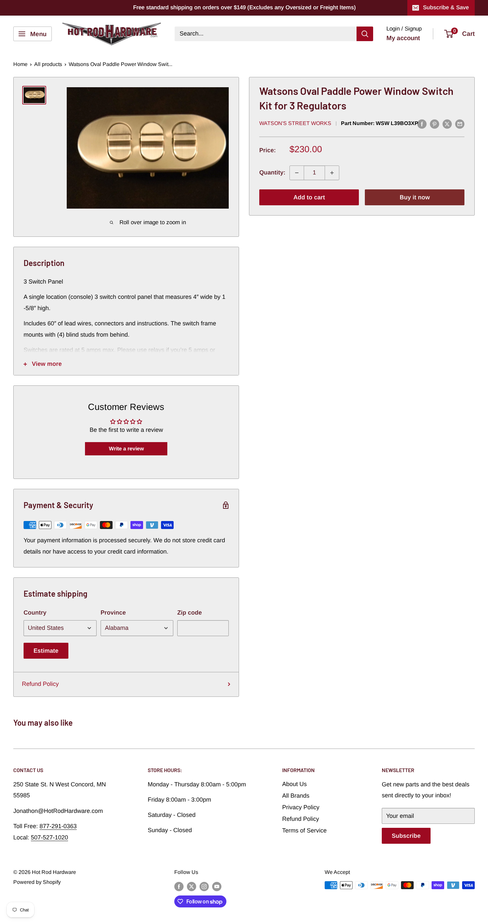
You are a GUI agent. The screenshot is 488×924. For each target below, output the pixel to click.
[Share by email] (459, 124)
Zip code (189, 612)
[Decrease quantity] (297, 173)
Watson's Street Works (295, 123)
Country (35, 612)
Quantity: (272, 172)
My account (403, 37)
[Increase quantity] (332, 173)
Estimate (46, 650)
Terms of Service (304, 830)
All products (48, 64)
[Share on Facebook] (422, 124)
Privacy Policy (300, 807)
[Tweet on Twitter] (447, 124)
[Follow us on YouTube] (216, 886)
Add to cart (309, 197)
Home (20, 64)
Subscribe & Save (446, 7)
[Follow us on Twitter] (191, 886)
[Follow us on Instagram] (204, 886)
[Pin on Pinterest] (434, 124)
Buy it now (415, 197)
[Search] (365, 34)
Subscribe (406, 835)
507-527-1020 (49, 837)
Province (113, 612)
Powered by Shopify (37, 882)
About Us (294, 784)
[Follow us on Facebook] (179, 886)
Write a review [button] (126, 448)
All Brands (295, 795)
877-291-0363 (58, 826)
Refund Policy (40, 684)
